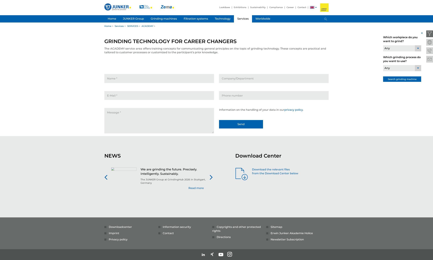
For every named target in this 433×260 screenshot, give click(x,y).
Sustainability (258, 7)
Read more (196, 188)
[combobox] (402, 48)
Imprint (114, 233)
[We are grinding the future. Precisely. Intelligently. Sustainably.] (123, 180)
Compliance (276, 7)
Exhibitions (240, 7)
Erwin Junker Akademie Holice (292, 233)
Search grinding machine (402, 79)
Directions (224, 237)
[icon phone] (429, 50)
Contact (302, 7)
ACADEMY (147, 26)
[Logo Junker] (118, 6)
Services (119, 26)
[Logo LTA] (146, 6)
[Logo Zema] (167, 6)
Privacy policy (118, 239)
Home (107, 26)
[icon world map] (429, 42)
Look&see (224, 7)
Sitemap (276, 227)
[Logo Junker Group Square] (324, 7)
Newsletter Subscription (287, 239)
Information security (177, 227)
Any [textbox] (387, 48)
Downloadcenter (120, 227)
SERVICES (132, 26)
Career (290, 7)
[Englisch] (312, 7)
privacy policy (293, 109)
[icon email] (429, 59)
